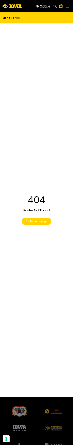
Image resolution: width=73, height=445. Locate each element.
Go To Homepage (36, 221)
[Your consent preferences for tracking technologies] (6, 438)
